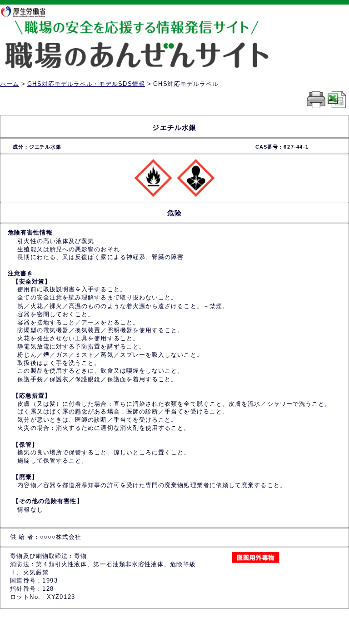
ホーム (9, 83)
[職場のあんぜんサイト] (149, 28)
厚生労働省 (27, 11)
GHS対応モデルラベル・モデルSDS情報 (86, 83)
